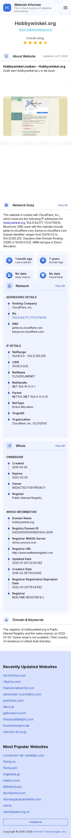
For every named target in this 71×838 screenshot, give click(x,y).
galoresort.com (14, 713)
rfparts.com (12, 682)
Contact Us (35, 822)
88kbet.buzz (12, 787)
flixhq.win (10, 768)
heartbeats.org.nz (16, 812)
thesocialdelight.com (18, 719)
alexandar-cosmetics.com (22, 694)
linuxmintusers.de (16, 725)
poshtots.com (13, 700)
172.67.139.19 (38, 317)
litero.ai (8, 707)
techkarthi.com (14, 793)
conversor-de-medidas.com (23, 755)
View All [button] (62, 205)
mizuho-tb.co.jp (14, 732)
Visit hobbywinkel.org (35, 30)
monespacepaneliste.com (22, 799)
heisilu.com (11, 780)
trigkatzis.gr (11, 774)
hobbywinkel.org (14, 222)
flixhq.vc (9, 762)
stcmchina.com (14, 675)
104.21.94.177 (20, 317)
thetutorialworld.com (18, 688)
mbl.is (7, 805)
